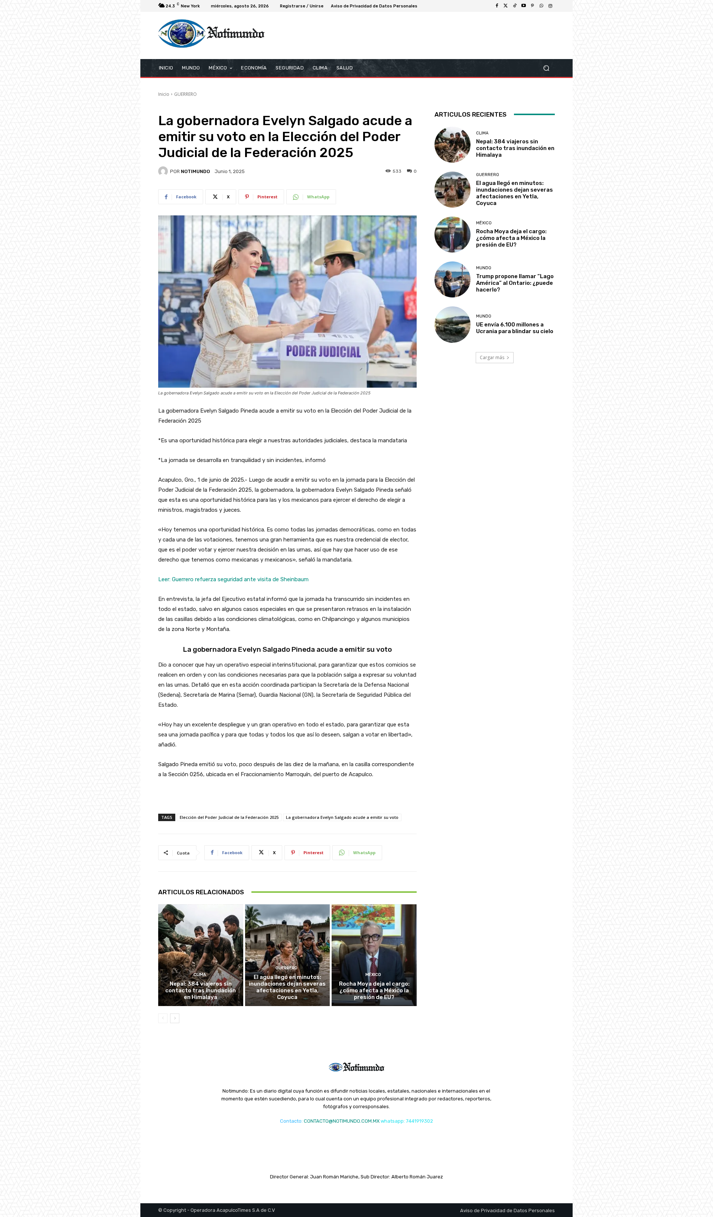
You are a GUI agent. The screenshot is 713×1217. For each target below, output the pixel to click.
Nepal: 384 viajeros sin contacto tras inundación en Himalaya (200, 990)
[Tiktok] (514, 5)
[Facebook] (496, 5)
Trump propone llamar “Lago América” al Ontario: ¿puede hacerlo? (515, 283)
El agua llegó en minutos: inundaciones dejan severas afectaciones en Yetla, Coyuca (287, 987)
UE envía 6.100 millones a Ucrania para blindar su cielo (514, 328)
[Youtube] (523, 5)
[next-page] (174, 1018)
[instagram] (550, 5)
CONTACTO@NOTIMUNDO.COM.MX (342, 1121)
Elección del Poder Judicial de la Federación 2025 (229, 817)
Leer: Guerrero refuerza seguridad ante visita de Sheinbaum (233, 579)
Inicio (163, 94)
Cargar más (492, 357)
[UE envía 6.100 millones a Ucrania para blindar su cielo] (452, 324)
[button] (546, 68)
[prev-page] (162, 1018)
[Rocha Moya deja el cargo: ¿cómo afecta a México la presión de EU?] (374, 955)
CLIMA (199, 975)
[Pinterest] (532, 5)
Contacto (291, 1121)
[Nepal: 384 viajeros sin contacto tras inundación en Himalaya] (200, 955)
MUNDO (483, 268)
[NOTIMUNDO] (164, 171)
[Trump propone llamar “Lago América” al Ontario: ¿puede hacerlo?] (452, 279)
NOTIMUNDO (195, 171)
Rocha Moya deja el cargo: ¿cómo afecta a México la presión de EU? (374, 990)
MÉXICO (373, 975)
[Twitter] (505, 5)
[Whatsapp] (541, 5)
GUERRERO (185, 94)
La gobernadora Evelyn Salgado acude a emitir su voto (342, 817)
